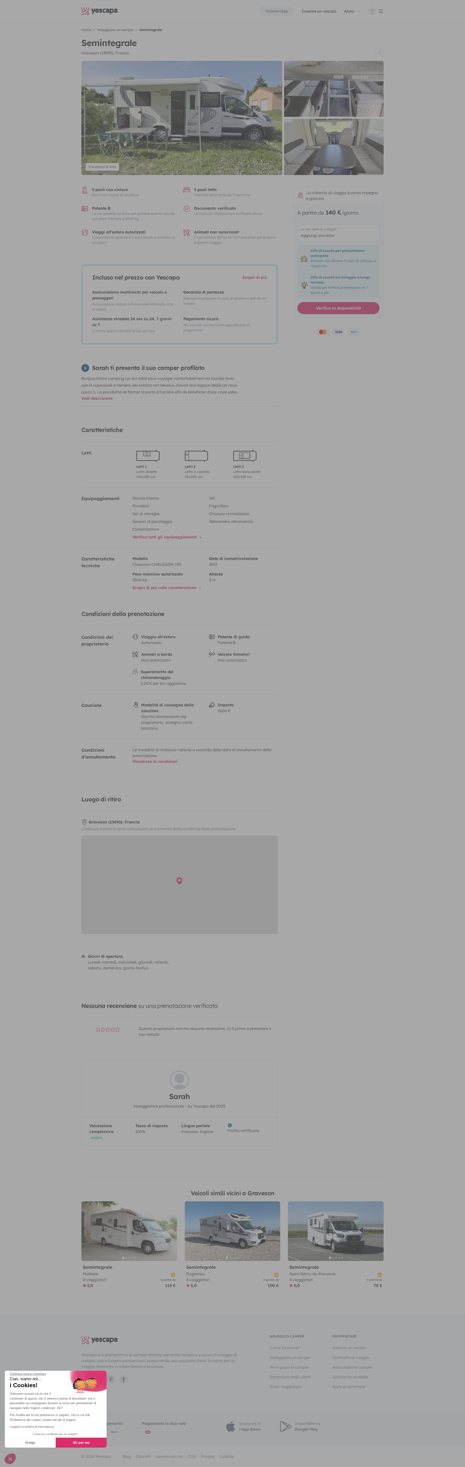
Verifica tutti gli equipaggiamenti (165, 536)
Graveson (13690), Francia (105, 52)
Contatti (143, 1456)
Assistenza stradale (350, 1376)
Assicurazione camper (352, 1367)
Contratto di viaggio (351, 1357)
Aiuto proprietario (349, 1386)
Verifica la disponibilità (338, 308)
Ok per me (81, 1442)
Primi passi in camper (289, 1367)
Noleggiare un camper (290, 1357)
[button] (10, 1459)
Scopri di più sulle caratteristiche (165, 587)
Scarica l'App (277, 11)
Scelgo (30, 1442)
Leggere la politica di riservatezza (32, 1426)
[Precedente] (87, 1231)
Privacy (208, 1456)
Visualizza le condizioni (155, 761)
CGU (192, 1456)
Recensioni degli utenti (290, 1376)
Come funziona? (284, 1347)
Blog (127, 1456)
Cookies (226, 1456)
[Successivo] (171, 1231)
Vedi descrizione (97, 398)
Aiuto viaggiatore (286, 1386)
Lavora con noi (169, 1456)
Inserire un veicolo (319, 11)
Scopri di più (254, 277)
